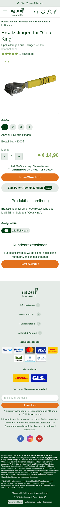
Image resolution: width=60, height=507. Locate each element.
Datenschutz (30, 502)
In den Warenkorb (30, 177)
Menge (5, 149)
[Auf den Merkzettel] (7, 62)
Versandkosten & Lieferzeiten (13, 488)
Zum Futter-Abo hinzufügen (29, 187)
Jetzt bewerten (30, 264)
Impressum (47, 502)
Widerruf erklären (15, 502)
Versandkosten (42, 493)
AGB (39, 502)
